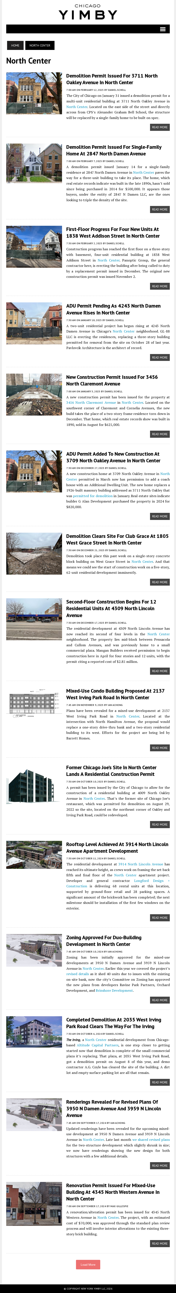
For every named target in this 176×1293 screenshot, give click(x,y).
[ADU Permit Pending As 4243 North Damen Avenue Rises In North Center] (34, 341)
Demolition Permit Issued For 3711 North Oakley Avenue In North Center (112, 79)
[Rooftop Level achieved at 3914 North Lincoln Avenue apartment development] (34, 866)
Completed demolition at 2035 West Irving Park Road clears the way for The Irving (113, 1023)
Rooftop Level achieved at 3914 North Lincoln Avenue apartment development (117, 847)
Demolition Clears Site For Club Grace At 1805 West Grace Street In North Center (117, 539)
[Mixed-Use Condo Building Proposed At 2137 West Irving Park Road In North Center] (34, 716)
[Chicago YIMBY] (88, 12)
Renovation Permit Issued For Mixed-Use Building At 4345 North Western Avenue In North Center (112, 1192)
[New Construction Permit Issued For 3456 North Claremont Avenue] (34, 413)
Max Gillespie (119, 1206)
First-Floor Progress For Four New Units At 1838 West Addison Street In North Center (113, 232)
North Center (77, 106)
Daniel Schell (117, 89)
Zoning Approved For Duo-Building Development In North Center (103, 940)
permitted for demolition (92, 495)
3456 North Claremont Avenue (91, 402)
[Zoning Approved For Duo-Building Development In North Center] (34, 964)
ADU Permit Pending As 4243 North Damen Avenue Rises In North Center (113, 309)
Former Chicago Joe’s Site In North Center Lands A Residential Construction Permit (111, 770)
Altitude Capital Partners (97, 1045)
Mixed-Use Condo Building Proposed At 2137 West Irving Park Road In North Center (115, 694)
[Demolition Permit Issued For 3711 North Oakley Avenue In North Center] (34, 111)
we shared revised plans (151, 1139)
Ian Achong (115, 705)
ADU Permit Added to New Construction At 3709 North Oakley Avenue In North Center (113, 457)
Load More (88, 1264)
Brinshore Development (114, 990)
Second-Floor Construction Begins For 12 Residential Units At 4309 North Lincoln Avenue (111, 608)
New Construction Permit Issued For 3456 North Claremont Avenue (112, 380)
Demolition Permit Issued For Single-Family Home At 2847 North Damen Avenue (113, 150)
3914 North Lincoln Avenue (140, 864)
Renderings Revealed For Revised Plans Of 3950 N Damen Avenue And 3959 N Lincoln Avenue (113, 1108)
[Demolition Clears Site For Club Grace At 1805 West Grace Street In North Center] (34, 571)
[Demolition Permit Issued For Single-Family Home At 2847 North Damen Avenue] (34, 180)
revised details (77, 973)
